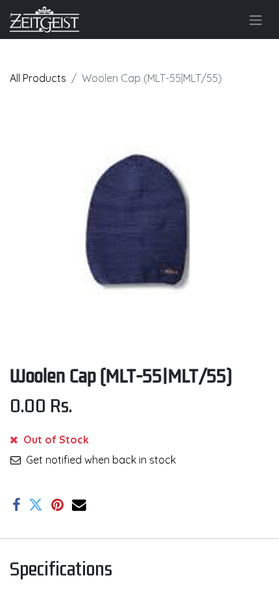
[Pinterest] (57, 505)
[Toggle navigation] (255, 19)
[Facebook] (16, 505)
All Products (38, 78)
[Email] (79, 505)
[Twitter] (36, 505)
